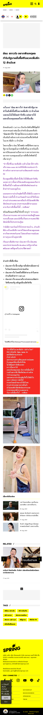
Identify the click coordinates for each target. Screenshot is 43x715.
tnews (25, 699)
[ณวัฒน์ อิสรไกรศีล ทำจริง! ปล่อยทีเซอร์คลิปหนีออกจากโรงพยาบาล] (21, 557)
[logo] (7, 4)
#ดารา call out (10, 620)
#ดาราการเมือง (21, 615)
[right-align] (35, 3)
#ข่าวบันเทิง (23, 611)
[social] (11, 680)
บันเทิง (17, 10)
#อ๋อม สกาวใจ (10, 611)
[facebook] (7, 95)
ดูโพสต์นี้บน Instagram (12, 314)
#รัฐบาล (23, 620)
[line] (12, 95)
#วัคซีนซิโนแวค (10, 624)
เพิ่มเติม (6, 694)
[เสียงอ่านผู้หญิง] (19, 16)
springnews (27, 696)
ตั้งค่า (6, 702)
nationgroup (27, 690)
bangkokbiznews (28, 693)
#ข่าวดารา (8, 615)
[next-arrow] (39, 559)
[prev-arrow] (4, 559)
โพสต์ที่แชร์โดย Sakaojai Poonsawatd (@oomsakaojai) (23, 342)
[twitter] (9, 95)
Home (5, 10)
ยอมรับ (6, 698)
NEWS (11, 10)
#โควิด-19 (33, 620)
